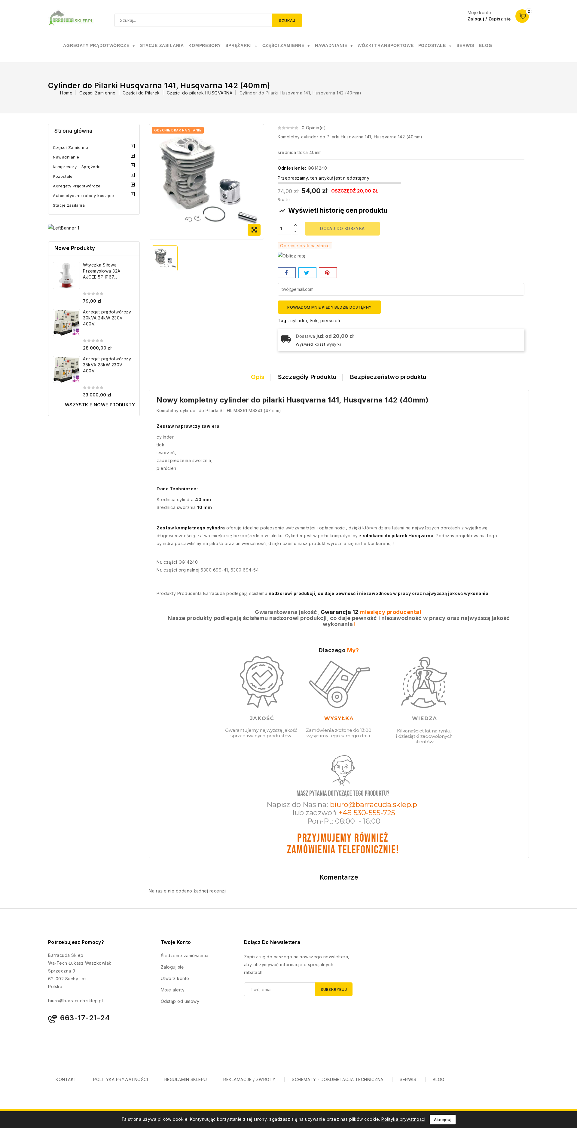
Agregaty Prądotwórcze (77, 185)
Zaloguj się (172, 966)
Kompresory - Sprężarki (76, 166)
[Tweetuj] (307, 273)
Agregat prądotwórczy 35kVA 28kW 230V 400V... (107, 364)
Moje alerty (173, 989)
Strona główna (73, 131)
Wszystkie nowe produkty (100, 405)
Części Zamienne (70, 147)
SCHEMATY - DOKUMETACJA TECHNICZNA (337, 1079)
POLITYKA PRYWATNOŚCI (120, 1079)
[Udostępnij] (286, 273)
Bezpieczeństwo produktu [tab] (388, 377)
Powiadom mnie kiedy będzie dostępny (329, 307)
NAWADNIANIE (331, 45)
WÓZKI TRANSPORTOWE (386, 45)
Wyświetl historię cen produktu (333, 210)
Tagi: (283, 320)
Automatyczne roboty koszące (83, 195)
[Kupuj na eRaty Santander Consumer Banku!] (292, 255)
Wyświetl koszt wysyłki (318, 344)
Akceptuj (442, 1119)
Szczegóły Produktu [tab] (307, 377)
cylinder (298, 320)
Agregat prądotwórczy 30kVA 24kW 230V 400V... (107, 317)
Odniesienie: (292, 168)
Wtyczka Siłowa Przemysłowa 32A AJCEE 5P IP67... (102, 270)
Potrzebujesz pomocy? (76, 942)
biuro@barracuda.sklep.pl (75, 1000)
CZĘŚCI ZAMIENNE (283, 45)
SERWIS (465, 45)
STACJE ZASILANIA (162, 45)
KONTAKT (66, 1079)
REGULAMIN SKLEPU (185, 1079)
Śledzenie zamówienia (185, 955)
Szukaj (287, 20)
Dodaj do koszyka (342, 228)
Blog (485, 45)
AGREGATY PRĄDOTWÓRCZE (96, 45)
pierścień (330, 320)
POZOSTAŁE (432, 45)
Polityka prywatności (403, 1119)
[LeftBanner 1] (63, 228)
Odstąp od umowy (180, 1001)
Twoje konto (176, 942)
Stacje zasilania (69, 205)
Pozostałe (63, 176)
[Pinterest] (328, 273)
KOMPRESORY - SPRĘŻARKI (220, 45)
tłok (314, 320)
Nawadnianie (66, 157)
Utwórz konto (175, 978)
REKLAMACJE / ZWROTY (249, 1079)
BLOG (438, 1079)
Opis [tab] (257, 377)
